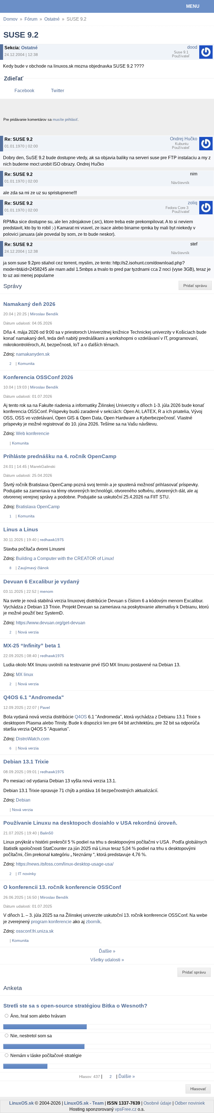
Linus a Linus (20, 529)
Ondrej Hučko (183, 138)
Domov (10, 19)
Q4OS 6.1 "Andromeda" (33, 697)
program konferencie (51, 921)
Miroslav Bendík (44, 314)
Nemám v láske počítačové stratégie (45, 1055)
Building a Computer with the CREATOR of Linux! (65, 558)
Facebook (24, 90)
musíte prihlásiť (65, 119)
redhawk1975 (52, 539)
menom (46, 591)
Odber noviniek (190, 1103)
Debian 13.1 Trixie (26, 762)
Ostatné (52, 19)
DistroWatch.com (32, 738)
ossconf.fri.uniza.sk (35, 931)
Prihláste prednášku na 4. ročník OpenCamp (59, 456)
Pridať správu (195, 285)
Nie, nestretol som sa (30, 1035)
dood (192, 47)
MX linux (24, 674)
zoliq (192, 202)
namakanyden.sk (33, 354)
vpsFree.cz (126, 1109)
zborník (93, 921)
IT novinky (27, 873)
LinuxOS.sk (22, 6)
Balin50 (46, 833)
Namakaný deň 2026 (29, 304)
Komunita (26, 363)
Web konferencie (32, 433)
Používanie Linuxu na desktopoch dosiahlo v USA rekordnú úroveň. (90, 823)
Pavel (45, 707)
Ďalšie (105, 951)
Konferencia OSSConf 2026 (38, 377)
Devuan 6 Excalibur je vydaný (41, 581)
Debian (23, 800)
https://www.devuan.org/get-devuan (50, 622)
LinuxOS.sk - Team (84, 1103)
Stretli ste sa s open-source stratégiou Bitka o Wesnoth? (75, 1006)
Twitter (57, 90)
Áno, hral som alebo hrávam (37, 1016)
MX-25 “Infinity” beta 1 (31, 645)
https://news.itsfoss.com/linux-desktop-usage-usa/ (64, 864)
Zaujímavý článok (33, 568)
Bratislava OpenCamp (38, 506)
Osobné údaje (157, 1103)
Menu (193, 6)
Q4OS (81, 716)
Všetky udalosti (105, 959)
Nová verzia (28, 632)
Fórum (31, 19)
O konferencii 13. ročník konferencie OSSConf (62, 887)
